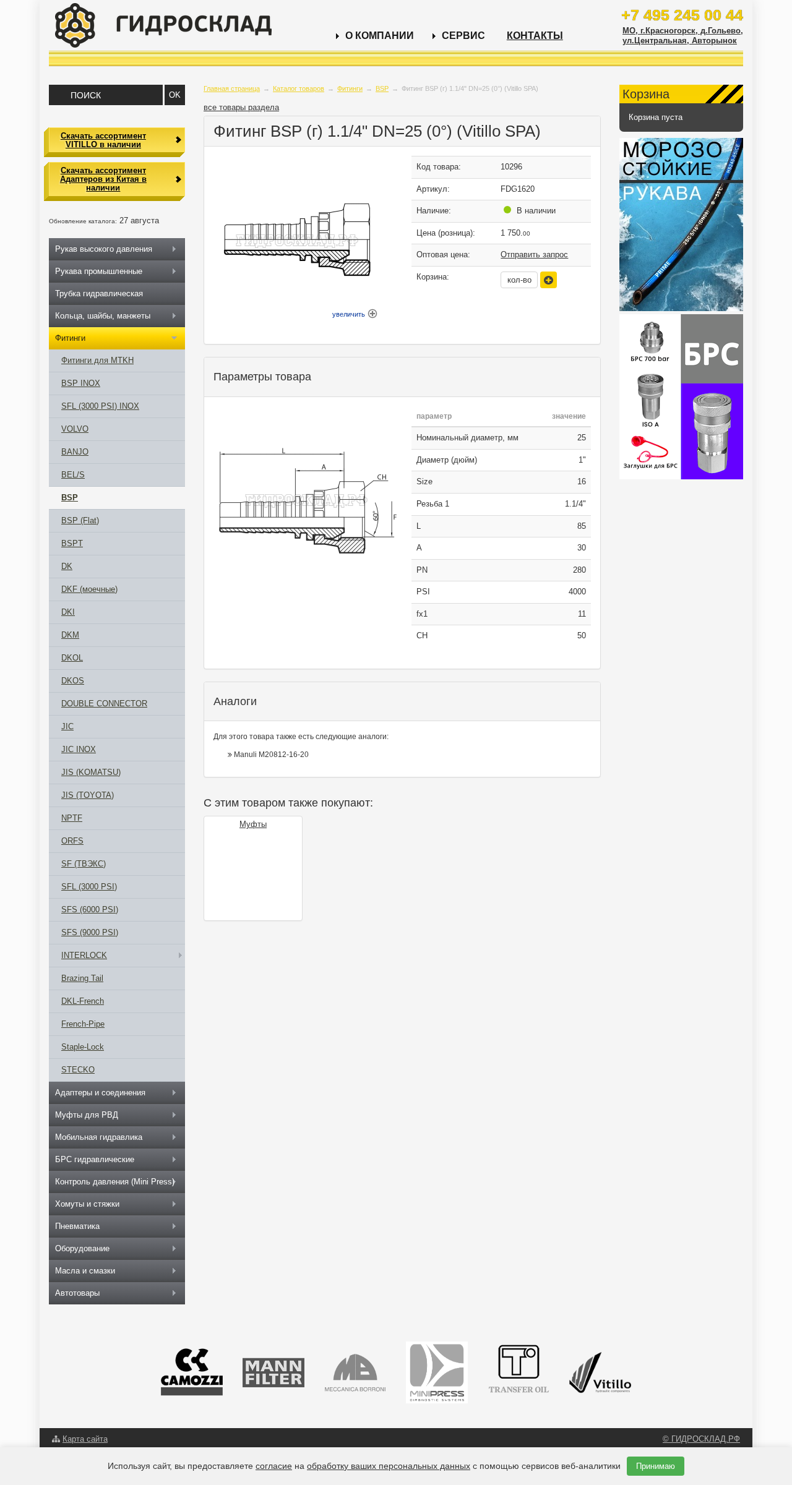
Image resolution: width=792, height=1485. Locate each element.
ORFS (72, 840)
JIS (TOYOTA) (87, 795)
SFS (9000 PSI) (89, 932)
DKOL (72, 657)
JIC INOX (78, 749)
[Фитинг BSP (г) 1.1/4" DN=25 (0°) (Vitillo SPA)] (306, 498)
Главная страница (232, 88)
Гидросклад (163, 25)
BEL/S (73, 474)
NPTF (71, 818)
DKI (68, 612)
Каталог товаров (298, 88)
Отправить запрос (534, 254)
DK (66, 566)
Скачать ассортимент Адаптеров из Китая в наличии (103, 179)
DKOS (72, 680)
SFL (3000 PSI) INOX (100, 406)
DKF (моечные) (89, 589)
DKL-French (82, 1001)
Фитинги (350, 88)
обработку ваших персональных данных (388, 1466)
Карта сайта (85, 1439)
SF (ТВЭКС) (83, 863)
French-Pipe (83, 1024)
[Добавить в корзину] (548, 280)
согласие (274, 1466)
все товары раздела (241, 107)
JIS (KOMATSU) (91, 772)
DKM (70, 635)
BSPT (72, 543)
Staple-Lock (82, 1046)
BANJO (74, 451)
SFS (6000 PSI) (89, 909)
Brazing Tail (82, 978)
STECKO (78, 1069)
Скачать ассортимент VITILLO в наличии (103, 140)
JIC (67, 726)
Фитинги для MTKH (97, 360)
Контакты (535, 35)
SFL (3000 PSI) (89, 886)
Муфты (253, 824)
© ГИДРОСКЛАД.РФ (701, 1439)
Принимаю (655, 1466)
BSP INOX (80, 383)
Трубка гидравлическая (99, 293)
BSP (382, 88)
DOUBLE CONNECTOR (104, 703)
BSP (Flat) (80, 520)
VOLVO (74, 429)
